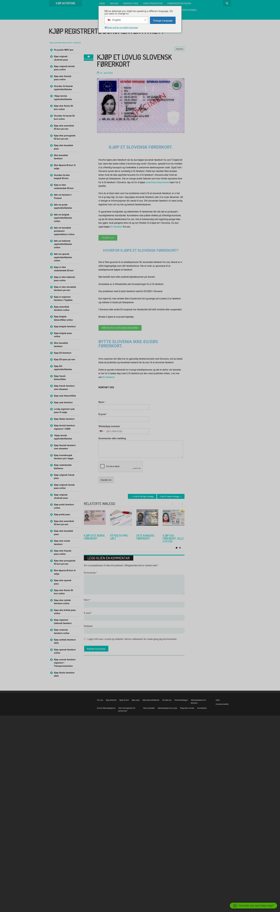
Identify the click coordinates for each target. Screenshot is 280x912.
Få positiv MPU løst (63, 49)
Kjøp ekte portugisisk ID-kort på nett (64, 137)
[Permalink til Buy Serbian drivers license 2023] (121, 520)
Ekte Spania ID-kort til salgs (65, 167)
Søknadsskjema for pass (167, 708)
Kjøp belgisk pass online (63, 335)
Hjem (102, 3)
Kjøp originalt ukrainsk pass (61, 58)
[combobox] (102, 431)
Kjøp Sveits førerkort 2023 (64, 674)
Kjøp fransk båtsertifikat (60, 377)
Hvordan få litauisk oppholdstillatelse (63, 88)
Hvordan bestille (222, 704)
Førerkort (77, 42)
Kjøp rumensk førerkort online (61, 631)
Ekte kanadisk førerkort (61, 157)
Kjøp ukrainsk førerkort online (93, 538)
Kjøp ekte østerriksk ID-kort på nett (64, 127)
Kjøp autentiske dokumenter (61, 42)
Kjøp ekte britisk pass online (65, 612)
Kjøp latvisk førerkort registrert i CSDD (64, 427)
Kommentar (90, 572)
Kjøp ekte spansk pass (62, 582)
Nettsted (88, 626)
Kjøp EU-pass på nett (64, 359)
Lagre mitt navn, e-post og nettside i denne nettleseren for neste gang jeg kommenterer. (132, 639)
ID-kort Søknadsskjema (106, 708)
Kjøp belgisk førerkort (65, 326)
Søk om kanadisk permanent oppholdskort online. (64, 231)
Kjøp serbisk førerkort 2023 (120, 537)
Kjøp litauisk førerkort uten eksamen (65, 447)
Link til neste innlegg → (171, 496)
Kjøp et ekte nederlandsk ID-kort (64, 186)
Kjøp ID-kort (124, 700)
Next (181, 504)
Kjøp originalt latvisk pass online (64, 68)
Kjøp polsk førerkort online (64, 506)
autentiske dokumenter (157, 182)
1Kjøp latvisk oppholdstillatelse (63, 97)
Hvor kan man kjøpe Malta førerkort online (171, 540)
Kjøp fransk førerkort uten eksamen (64, 387)
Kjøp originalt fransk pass (64, 476)
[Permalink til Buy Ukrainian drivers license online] (95, 520)
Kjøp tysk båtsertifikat (65, 395)
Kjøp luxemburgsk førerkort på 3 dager (64, 457)
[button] (253, 906)
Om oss (114, 3)
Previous (173, 504)
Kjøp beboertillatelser (150, 700)
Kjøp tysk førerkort (63, 402)
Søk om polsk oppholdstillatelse (63, 206)
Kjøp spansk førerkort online (65, 651)
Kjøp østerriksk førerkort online (61, 308)
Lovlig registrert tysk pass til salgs (64, 410)
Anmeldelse (202, 708)
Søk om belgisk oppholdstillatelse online (63, 218)
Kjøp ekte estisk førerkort (62, 542)
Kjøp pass (136, 700)
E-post (102, 414)
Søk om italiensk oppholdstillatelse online (63, 244)
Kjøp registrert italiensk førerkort (63, 621)
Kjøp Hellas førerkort (64, 418)
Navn (102, 402)
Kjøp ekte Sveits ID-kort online (64, 107)
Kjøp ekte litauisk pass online (62, 78)
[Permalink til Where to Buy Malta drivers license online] (173, 520)
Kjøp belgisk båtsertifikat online (63, 318)
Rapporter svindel (185, 9)
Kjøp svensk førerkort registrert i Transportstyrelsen (65, 662)
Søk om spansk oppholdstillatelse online (63, 257)
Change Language (163, 20)
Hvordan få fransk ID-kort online (64, 117)
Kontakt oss (130, 3)
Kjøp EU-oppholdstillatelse (63, 368)
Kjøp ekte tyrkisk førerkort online (143, 540)
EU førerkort (116, 226)
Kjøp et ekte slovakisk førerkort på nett (65, 288)
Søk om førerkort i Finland (63, 196)
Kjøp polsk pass (62, 514)
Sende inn (106, 480)
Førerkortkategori (179, 3)
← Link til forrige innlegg (142, 496)
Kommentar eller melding (112, 438)
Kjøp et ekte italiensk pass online (64, 278)
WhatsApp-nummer (109, 426)
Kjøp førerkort (111, 700)
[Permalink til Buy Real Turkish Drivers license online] (147, 520)
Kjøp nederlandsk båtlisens (63, 466)
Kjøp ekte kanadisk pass (63, 147)
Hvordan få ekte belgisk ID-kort (62, 177)
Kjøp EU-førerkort (62, 352)
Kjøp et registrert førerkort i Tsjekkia (63, 298)
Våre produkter (152, 3)
